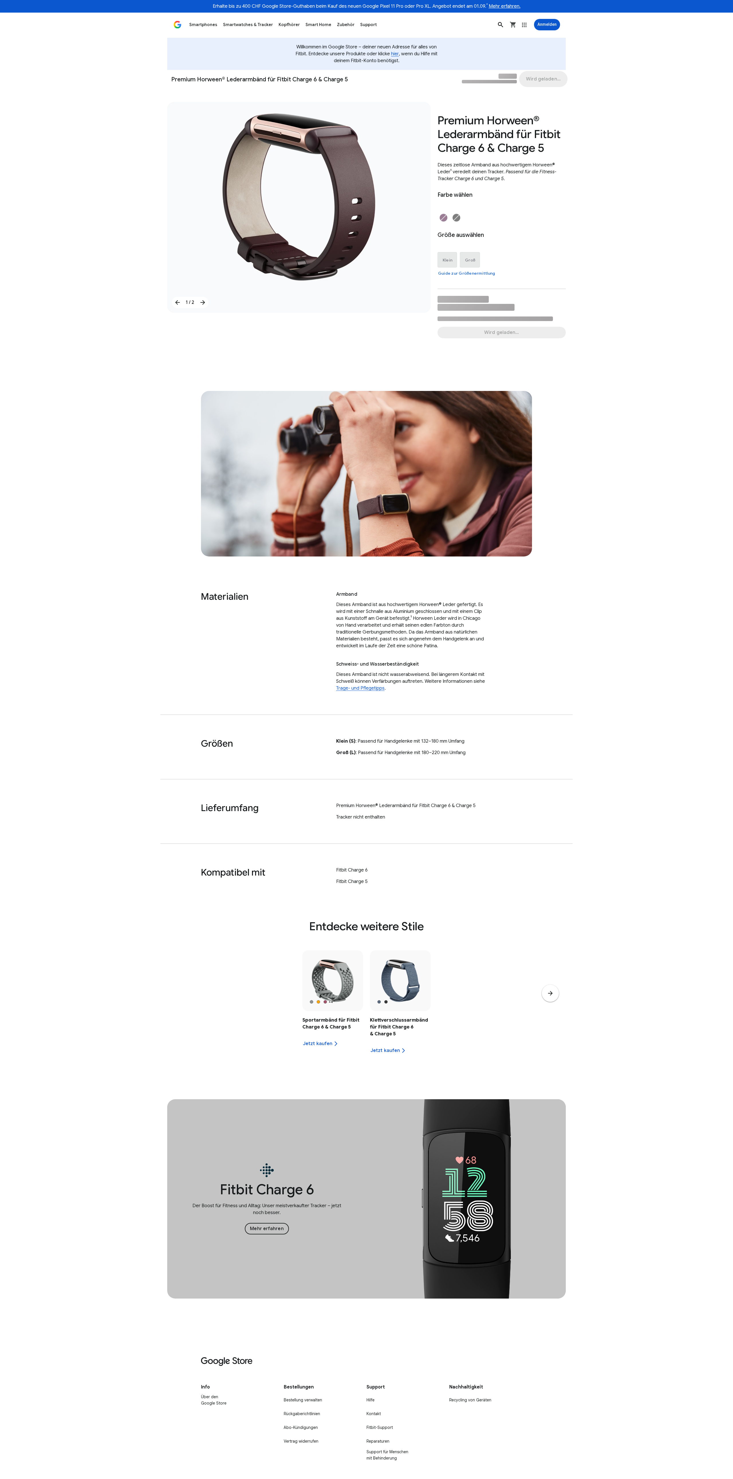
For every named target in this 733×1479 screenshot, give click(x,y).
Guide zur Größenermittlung (466, 273)
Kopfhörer (289, 24)
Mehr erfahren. (505, 6)
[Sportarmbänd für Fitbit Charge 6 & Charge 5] (332, 1005)
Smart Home (318, 24)
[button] (500, 24)
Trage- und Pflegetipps (360, 688)
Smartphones (203, 24)
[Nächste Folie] (550, 993)
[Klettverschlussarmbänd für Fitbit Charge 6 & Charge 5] (400, 1005)
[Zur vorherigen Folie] (177, 302)
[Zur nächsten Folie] (202, 302)
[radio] (443, 218)
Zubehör (345, 24)
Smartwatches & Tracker (248, 24)
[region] (366, 1005)
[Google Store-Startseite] (177, 24)
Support (368, 24)
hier (395, 54)
